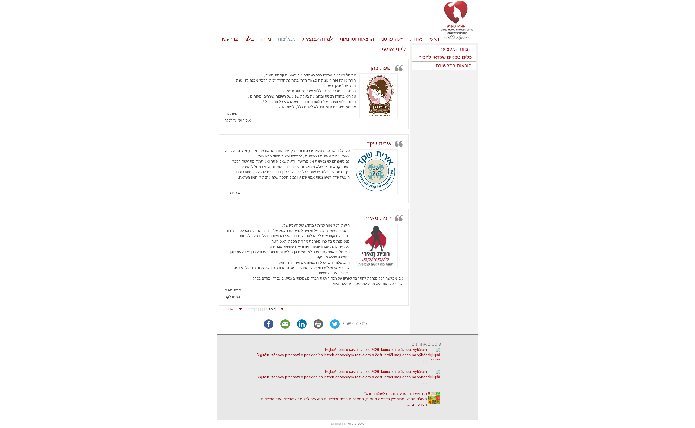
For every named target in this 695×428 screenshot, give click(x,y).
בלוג (249, 39)
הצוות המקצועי (456, 49)
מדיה (266, 39)
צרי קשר (229, 39)
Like (229, 309)
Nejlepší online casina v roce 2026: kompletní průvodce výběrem (376, 350)
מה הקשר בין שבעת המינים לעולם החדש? (395, 394)
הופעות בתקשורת (454, 66)
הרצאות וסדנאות (357, 39)
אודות (416, 39)
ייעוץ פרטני (392, 39)
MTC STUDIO (356, 423)
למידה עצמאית (317, 39)
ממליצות (287, 39)
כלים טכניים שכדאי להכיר (445, 57)
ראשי (434, 39)
